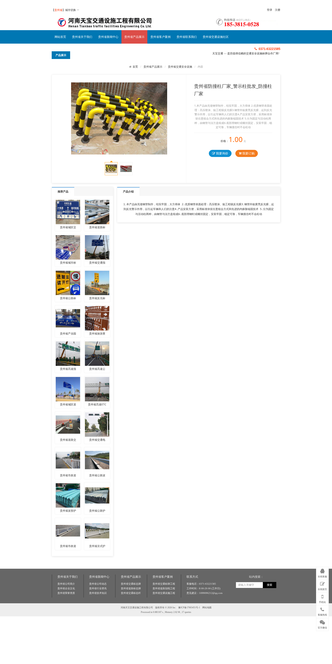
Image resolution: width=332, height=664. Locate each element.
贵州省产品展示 (134, 36)
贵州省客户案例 (160, 36)
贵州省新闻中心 (108, 36)
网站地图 (207, 607)
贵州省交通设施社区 (216, 36)
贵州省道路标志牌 (131, 588)
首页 (135, 66)
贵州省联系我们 (187, 36)
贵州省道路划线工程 (164, 588)
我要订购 (248, 153)
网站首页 (60, 36)
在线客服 (322, 576)
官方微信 (322, 627)
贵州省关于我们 (82, 36)
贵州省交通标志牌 (131, 583)
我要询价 (221, 153)
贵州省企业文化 (66, 588)
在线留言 (322, 589)
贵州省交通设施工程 (164, 593)
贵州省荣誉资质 (66, 593)
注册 (277, 9)
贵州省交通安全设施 (180, 66)
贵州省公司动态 (98, 583)
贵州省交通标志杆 (131, 593)
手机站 (322, 602)
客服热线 (322, 614)
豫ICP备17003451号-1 (189, 607)
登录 (269, 9)
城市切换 (70, 10)
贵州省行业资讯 (98, 588)
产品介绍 (128, 191)
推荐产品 (63, 191)
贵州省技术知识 (98, 593)
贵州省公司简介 (66, 583)
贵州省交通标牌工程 (164, 583)
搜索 (269, 584)
